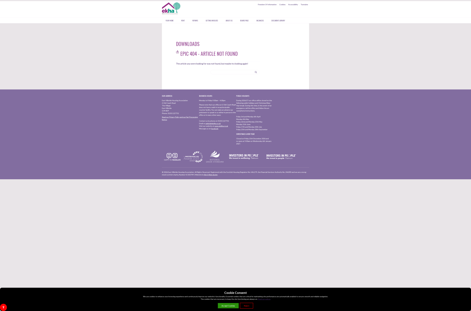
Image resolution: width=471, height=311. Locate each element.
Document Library (278, 20)
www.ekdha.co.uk (221, 126)
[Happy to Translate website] (172, 162)
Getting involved (212, 20)
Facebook (214, 129)
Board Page (244, 20)
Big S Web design (211, 175)
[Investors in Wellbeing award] (244, 162)
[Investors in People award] (193, 162)
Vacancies (260, 20)
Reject (246, 306)
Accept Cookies (228, 306)
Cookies (282, 4)
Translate (304, 4)
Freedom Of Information (267, 4)
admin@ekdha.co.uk (213, 123)
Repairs (195, 20)
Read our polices (264, 299)
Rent (183, 20)
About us (229, 20)
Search (256, 72)
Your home (170, 20)
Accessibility (293, 4)
